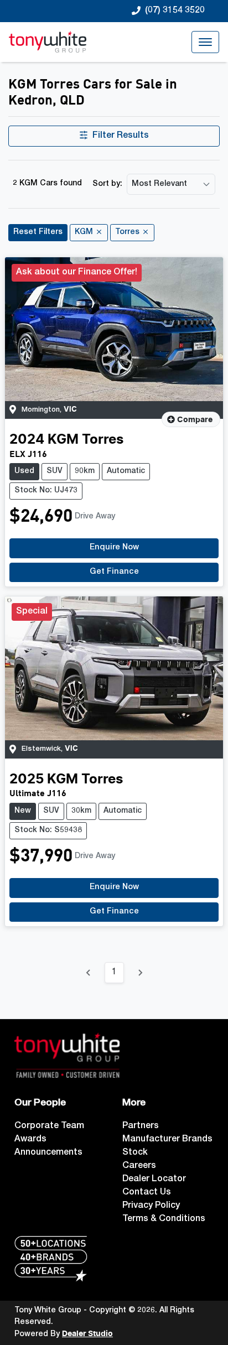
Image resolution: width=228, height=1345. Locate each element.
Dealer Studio (87, 1334)
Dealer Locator (154, 1179)
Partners (140, 1126)
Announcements (48, 1153)
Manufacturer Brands (167, 1139)
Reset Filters (38, 232)
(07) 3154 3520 (175, 11)
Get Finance (114, 572)
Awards (30, 1139)
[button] (205, 42)
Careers (139, 1166)
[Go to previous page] (88, 972)
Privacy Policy (151, 1206)
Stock (135, 1153)
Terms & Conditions (163, 1219)
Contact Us (146, 1192)
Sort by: (107, 184)
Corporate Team (49, 1126)
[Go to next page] (140, 972)
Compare (195, 420)
